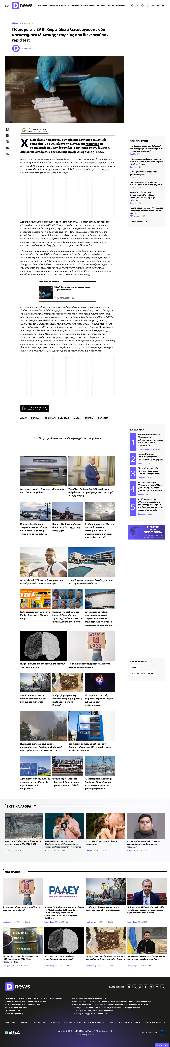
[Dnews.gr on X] (137, 5)
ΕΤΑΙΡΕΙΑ (89, 418)
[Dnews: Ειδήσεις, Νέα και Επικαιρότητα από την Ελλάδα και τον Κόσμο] (22, 5)
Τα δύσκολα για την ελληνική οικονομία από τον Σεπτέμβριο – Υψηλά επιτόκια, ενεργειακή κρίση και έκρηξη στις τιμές (99, 530)
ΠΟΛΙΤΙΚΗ (42, 5)
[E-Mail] (7, 148)
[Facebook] (7, 129)
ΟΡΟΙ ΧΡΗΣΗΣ (39, 1022)
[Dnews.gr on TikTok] (148, 5)
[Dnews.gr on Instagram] (142, 5)
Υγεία (56, 298)
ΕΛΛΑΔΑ (65, 5)
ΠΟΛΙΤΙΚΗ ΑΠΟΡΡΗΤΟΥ (94, 1022)
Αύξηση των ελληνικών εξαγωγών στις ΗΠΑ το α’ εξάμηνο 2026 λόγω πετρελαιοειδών (21, 959)
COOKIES (111, 1022)
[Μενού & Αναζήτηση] (7, 5)
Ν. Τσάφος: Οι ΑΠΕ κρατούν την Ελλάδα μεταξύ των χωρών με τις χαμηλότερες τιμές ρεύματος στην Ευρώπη (145, 910)
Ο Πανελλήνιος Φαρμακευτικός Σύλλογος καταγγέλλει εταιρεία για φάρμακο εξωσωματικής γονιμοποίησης (63, 844)
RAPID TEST (103, 418)
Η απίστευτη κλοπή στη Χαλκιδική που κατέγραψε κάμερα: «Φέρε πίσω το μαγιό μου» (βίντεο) (146, 148)
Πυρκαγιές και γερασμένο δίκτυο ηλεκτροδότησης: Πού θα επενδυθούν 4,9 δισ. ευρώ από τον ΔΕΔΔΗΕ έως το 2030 (41, 747)
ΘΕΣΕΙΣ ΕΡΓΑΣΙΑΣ (98, 5)
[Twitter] (7, 135)
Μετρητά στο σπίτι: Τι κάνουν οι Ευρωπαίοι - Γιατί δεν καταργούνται (149, 471)
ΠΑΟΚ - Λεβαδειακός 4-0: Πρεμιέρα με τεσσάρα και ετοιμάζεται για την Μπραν (146, 210)
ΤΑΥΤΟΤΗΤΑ (10, 1022)
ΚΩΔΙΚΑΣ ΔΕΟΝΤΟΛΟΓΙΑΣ (130, 1022)
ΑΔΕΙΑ (77, 418)
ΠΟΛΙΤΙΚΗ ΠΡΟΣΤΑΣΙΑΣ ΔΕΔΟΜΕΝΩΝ (65, 1022)
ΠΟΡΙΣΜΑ (35, 418)
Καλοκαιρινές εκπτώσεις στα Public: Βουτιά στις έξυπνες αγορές (35, 615)
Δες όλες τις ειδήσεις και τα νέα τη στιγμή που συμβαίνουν (68, 438)
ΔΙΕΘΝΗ (75, 5)
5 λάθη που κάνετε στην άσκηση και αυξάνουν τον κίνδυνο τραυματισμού (33, 698)
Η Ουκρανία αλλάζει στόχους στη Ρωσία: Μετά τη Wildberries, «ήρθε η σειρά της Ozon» (146, 161)
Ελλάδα (15, 23)
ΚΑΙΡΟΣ (135, 667)
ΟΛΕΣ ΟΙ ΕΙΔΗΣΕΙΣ (116, 987)
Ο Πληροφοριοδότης (146, 449)
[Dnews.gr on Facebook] (132, 5)
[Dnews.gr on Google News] (153, 5)
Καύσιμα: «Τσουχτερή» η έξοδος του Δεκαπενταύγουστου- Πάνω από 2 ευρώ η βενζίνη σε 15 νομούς (89, 747)
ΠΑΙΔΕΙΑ (84, 5)
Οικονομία (142, 477)
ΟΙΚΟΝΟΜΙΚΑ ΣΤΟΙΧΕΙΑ (155, 1022)
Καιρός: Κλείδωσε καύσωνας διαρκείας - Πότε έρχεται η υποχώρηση (67, 527)
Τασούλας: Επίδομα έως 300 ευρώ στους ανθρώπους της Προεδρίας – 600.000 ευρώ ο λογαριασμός (90, 492)
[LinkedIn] (7, 141)
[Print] (7, 154)
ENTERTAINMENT (116, 5)
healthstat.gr (8, 922)
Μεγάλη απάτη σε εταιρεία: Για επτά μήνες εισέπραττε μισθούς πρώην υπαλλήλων (143, 844)
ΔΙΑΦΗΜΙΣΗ (24, 1022)
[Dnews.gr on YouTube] (158, 5)
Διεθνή (133, 167)
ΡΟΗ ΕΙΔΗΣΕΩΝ (139, 140)
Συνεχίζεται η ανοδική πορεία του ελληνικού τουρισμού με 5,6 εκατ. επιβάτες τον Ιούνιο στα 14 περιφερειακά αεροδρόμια (98, 618)
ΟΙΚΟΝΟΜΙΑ (54, 5)
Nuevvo (91, 1034)
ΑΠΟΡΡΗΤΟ (163, 1045)
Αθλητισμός (135, 216)
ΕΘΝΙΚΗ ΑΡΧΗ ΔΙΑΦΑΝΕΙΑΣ (57, 418)
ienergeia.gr (49, 922)
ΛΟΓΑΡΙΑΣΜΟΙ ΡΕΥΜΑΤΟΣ (143, 674)
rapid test (92, 143)
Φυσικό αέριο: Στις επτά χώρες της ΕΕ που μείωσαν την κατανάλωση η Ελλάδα (65, 782)
